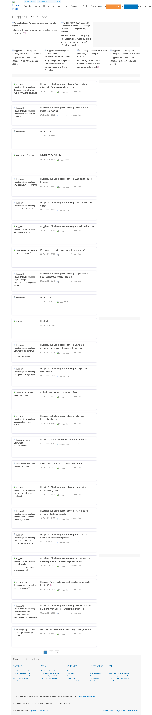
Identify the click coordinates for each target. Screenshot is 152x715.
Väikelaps (95, 6)
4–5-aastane (94, 676)
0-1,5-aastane (95, 671)
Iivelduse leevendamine (21, 673)
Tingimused (33, 711)
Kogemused (48, 6)
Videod (148, 6)
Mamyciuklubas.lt (120, 711)
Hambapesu (71, 676)
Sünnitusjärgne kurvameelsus (119, 676)
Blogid (139, 6)
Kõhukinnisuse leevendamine (23, 676)
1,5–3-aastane (95, 673)
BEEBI (43, 666)
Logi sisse (132, 7)
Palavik (69, 671)
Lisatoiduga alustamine (49, 678)
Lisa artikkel (114, 7)
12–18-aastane (95, 681)
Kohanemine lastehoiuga (76, 681)
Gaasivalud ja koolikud (49, 676)
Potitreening (71, 678)
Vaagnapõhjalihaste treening (119, 673)
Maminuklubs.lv (108, 711)
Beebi (85, 6)
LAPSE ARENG (96, 666)
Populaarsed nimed (48, 671)
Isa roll (111, 681)
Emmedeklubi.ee (133, 711)
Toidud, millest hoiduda (21, 678)
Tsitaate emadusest (116, 671)
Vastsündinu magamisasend (51, 673)
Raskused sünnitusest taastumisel (121, 678)
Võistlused (62, 6)
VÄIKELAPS (72, 666)
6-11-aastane (95, 678)
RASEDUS (17, 666)
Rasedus (75, 6)
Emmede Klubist (43, 711)
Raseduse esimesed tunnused (24, 671)
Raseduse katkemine (20, 681)
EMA (111, 666)
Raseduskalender (32, 6)
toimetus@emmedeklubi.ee (86, 696)
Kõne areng (71, 673)
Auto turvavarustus (47, 681)
